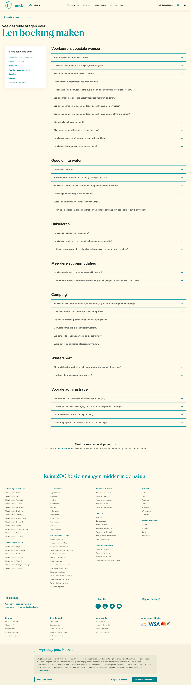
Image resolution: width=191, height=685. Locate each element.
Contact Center (32, 607)
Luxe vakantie (101, 521)
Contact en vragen (11, 621)
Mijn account (9, 625)
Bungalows (54, 496)
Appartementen (55, 493)
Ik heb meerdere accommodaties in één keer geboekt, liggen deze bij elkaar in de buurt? (96, 280)
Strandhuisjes (55, 518)
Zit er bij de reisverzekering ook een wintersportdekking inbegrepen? (87, 367)
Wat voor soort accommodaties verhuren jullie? (76, 81)
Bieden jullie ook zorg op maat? (69, 122)
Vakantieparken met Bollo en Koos (108, 560)
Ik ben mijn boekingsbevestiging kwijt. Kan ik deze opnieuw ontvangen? (88, 406)
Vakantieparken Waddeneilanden (16, 529)
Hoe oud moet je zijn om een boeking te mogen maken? (80, 177)
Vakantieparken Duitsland (13, 554)
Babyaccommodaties (57, 539)
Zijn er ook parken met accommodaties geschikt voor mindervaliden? (87, 106)
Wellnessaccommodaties (59, 568)
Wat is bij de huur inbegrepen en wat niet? (74, 193)
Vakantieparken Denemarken (15, 550)
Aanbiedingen (100, 5)
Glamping (99, 517)
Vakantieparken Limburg (13, 515)
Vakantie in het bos (103, 496)
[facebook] (98, 608)
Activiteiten (146, 536)
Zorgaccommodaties (57, 572)
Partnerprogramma (56, 636)
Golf (143, 496)
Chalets (53, 500)
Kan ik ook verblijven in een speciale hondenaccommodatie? (83, 241)
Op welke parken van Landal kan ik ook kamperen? (78, 311)
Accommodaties (56, 489)
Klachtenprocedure (11, 636)
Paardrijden (146, 500)
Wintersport (146, 511)
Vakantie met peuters (103, 553)
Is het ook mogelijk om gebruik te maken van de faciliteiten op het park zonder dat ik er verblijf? (100, 209)
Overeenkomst (10, 629)
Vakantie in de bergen (104, 507)
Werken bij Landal (56, 629)
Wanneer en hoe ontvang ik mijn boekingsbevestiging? (80, 398)
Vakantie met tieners (103, 557)
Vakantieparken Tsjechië (13, 561)
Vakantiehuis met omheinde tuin (61, 550)
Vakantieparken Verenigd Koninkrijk (17, 565)
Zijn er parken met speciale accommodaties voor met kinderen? (84, 97)
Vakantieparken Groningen (14, 511)
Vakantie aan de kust (103, 493)
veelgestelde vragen (20, 604)
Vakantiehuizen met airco (59, 583)
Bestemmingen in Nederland (15, 489)
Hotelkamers (54, 504)
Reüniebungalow (56, 561)
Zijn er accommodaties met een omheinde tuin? (77, 130)
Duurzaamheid (55, 625)
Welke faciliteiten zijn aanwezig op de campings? (78, 335)
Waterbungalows (56, 529)
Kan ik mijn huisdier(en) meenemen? (71, 233)
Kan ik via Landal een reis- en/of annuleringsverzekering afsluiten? (86, 185)
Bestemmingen (73, 5)
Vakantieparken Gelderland (14, 507)
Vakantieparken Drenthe (13, 496)
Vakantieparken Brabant (13, 493)
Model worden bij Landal (58, 632)
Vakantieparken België (12, 547)
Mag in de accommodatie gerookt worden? (74, 73)
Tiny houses (54, 522)
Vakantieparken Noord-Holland (15, 518)
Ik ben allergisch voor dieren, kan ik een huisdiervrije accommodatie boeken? (91, 249)
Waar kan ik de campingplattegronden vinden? (76, 344)
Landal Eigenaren (102, 629)
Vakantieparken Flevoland (14, 500)
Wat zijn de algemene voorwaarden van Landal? (77, 201)
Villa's (52, 526)
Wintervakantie (101, 525)
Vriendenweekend (102, 539)
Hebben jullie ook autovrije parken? (71, 57)
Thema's (99, 513)
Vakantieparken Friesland (13, 504)
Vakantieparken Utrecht (13, 526)
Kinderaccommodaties (58, 554)
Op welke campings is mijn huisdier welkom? (75, 327)
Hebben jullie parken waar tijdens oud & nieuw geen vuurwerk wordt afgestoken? (93, 89)
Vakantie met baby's (103, 549)
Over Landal (54, 621)
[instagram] (105, 608)
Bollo (144, 532)
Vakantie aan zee (102, 504)
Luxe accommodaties (58, 557)
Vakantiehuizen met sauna (59, 579)
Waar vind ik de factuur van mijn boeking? (74, 414)
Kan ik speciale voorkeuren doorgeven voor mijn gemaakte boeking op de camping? (94, 303)
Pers (51, 639)
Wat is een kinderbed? (64, 169)
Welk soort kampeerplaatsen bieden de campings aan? (80, 319)
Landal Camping (101, 621)
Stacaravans (54, 515)
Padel (144, 504)
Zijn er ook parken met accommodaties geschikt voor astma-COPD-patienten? (92, 114)
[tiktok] (112, 608)
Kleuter (144, 525)
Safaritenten (54, 511)
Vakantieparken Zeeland (13, 533)
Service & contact (117, 5)
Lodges (53, 507)
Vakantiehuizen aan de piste (60, 565)
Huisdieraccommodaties (59, 547)
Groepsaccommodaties (58, 543)
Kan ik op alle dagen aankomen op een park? (75, 146)
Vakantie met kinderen (104, 545)
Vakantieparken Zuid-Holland (15, 536)
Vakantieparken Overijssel (14, 522)
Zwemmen (146, 515)
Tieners (145, 528)
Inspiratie (87, 5)
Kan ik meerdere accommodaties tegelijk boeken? (78, 272)
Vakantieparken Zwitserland (14, 568)
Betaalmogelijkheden (12, 632)
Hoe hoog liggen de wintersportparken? (73, 375)
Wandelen (145, 507)
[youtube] (119, 608)
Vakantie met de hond (104, 532)
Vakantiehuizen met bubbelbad (61, 576)
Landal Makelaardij (102, 632)
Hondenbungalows (57, 587)
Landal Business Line (103, 625)
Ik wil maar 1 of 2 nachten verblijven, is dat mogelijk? (79, 65)
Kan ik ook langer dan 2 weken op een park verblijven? (80, 138)
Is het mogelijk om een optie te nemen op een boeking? (80, 422)
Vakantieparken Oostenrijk (14, 557)
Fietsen (144, 493)
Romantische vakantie (104, 528)
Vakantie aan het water (104, 500)
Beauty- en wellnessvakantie (106, 536)
